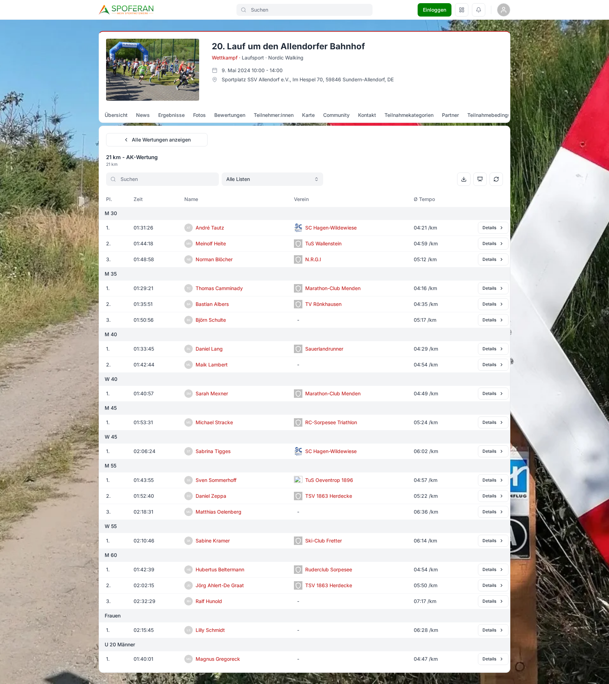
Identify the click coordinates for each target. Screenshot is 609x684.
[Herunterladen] (463, 179)
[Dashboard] (461, 10)
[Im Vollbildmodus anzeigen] (480, 179)
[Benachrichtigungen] (478, 10)
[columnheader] (113, 199)
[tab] (116, 115)
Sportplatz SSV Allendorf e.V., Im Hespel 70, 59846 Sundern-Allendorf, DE (308, 79)
